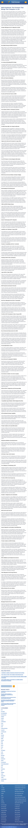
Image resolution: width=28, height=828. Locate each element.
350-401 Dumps (17, 810)
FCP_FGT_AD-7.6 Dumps (19, 821)
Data (2, 733)
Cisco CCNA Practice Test (19, 793)
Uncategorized (3, 779)
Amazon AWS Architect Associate (20, 797)
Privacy (2, 797)
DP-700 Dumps (3, 814)
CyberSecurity (3, 731)
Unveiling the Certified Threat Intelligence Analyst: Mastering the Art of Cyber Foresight (8, 704)
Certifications (3, 721)
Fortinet (2, 736)
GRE (2, 741)
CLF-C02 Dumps (17, 816)
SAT (2, 770)
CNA (2, 726)
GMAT (2, 738)
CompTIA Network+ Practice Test (20, 787)
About (2, 795)
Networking (3, 758)
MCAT (2, 753)
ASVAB (2, 718)
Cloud (2, 724)
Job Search (3, 750)
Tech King (2, 802)
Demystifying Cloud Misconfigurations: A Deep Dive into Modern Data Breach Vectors (8, 700)
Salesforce (3, 768)
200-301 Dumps (3, 808)
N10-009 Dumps (17, 804)
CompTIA (2, 730)
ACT (2, 709)
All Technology (3, 714)
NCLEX (2, 757)
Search (14, 686)
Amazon (2, 716)
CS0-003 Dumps (17, 814)
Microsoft (2, 755)
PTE (2, 767)
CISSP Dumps (17, 819)
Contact (2, 793)
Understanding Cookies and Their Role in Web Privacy (8, 692)
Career (2, 719)
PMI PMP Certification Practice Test (20, 799)
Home (2, 785)
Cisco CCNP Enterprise (18, 795)
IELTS (2, 745)
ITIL (1, 748)
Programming (3, 762)
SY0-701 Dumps (3, 804)
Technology (3, 775)
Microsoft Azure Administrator (19, 791)
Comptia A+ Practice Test (19, 789)
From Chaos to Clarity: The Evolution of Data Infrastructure (12, 674)
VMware (2, 780)
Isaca (2, 746)
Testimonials (3, 791)
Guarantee (3, 789)
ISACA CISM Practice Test (19, 802)
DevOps (2, 735)
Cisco (2, 723)
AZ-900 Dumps (17, 808)
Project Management (4, 763)
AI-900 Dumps (3, 812)
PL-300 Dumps (17, 806)
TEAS (2, 773)
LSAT (2, 752)
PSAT (2, 765)
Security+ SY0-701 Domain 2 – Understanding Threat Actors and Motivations (7, 694)
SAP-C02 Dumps (4, 816)
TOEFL (2, 777)
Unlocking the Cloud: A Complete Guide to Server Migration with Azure (8, 698)
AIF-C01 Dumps (3, 819)
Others (2, 760)
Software (2, 772)
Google (2, 740)
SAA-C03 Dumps (4, 810)
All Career (3, 711)
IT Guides (2, 787)
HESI (2, 743)
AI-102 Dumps (3, 821)
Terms (2, 799)
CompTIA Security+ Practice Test (20, 785)
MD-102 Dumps (17, 812)
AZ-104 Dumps (3, 806)
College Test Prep (4, 728)
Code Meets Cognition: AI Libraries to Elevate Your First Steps (12, 672)
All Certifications (4, 713)
